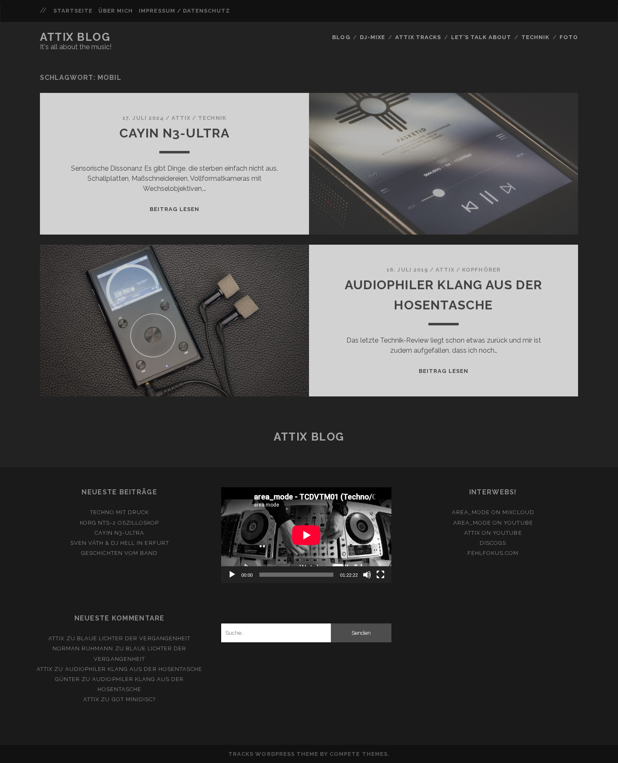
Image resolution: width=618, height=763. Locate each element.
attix (181, 118)
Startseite (72, 11)
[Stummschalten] (367, 574)
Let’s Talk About (481, 37)
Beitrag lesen (174, 209)
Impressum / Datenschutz (184, 11)
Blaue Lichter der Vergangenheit (133, 638)
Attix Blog (75, 37)
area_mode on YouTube (493, 523)
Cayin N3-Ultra (174, 133)
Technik (535, 37)
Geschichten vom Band (119, 553)
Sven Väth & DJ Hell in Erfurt (119, 543)
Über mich (115, 11)
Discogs (493, 543)
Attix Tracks (418, 37)
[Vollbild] (380, 574)
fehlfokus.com (493, 553)
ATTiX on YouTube (493, 533)
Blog (341, 37)
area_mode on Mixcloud (493, 512)
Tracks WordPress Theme (273, 754)
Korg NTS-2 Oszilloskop (119, 523)
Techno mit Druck (119, 512)
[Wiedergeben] (232, 574)
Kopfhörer (481, 270)
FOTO (569, 37)
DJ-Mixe (372, 37)
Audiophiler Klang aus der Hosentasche (134, 669)
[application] (306, 535)
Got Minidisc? (134, 699)
